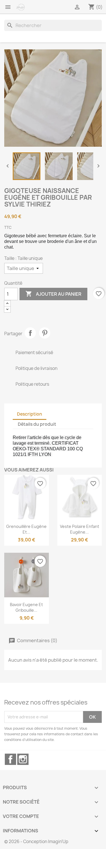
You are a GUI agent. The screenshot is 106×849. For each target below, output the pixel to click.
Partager (30, 333)
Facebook (10, 759)
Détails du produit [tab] (37, 424)
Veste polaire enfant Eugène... (79, 529)
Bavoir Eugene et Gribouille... (26, 607)
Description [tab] (29, 414)
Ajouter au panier (53, 293)
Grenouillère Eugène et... (26, 529)
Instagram (23, 759)
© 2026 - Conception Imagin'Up (36, 841)
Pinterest (44, 333)
